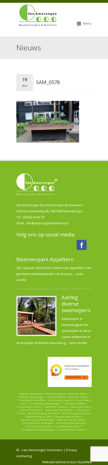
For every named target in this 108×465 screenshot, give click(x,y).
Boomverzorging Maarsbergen (38, 420)
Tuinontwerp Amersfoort (31, 400)
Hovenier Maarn (56, 397)
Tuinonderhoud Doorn (38, 426)
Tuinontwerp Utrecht (28, 407)
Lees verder (78, 343)
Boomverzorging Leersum (76, 413)
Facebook (82, 245)
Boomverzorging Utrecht (71, 420)
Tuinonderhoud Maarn (67, 426)
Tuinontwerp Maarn (74, 403)
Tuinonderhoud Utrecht (71, 429)
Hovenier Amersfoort (31, 393)
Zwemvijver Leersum (56, 407)
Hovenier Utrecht (78, 397)
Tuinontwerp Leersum (61, 400)
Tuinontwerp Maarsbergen (45, 403)
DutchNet (85, 462)
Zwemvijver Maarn (31, 410)
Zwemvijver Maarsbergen (59, 410)
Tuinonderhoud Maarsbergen (38, 429)
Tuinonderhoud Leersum (70, 423)
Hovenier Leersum (55, 393)
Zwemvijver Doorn (81, 407)
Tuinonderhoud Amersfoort (37, 423)
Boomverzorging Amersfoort (44, 413)
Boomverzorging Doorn (39, 416)
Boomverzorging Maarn (68, 416)
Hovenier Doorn (78, 393)
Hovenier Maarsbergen (31, 397)
